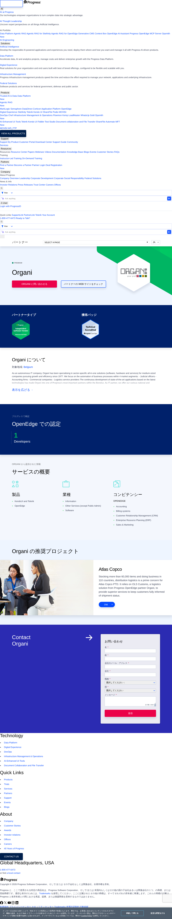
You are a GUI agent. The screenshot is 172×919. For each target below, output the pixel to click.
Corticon (37, 109)
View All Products (13, 133)
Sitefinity (22, 112)
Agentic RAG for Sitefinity (38, 34)
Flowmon (57, 115)
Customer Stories (105, 152)
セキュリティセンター (43, 907)
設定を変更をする (158, 913)
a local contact (13, 873)
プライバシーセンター (20, 907)
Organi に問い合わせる (34, 284)
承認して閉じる (132, 913)
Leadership (24, 178)
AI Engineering (7, 40)
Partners (5, 162)
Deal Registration (31, 167)
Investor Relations (8, 185)
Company (5, 172)
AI (2, 9)
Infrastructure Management (13, 74)
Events (93, 152)
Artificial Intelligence (9, 47)
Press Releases (25, 185)
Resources (6, 149)
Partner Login (38, 165)
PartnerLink (29, 215)
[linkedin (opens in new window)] (17, 904)
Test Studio (50, 122)
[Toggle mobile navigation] (2, 236)
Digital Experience (8, 65)
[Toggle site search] (1, 222)
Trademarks (45, 893)
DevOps (4, 115)
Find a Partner (7, 165)
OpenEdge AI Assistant (118, 34)
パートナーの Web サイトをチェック (83, 284)
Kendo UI (37, 112)
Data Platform (6, 34)
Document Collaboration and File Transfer (24, 765)
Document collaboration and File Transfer (75, 122)
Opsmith (85, 35)
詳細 (106, 605)
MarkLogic (5, 109)
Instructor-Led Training (11, 158)
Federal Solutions (8, 83)
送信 (130, 713)
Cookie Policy (86, 915)
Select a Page (52, 242)
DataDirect (27, 109)
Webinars (39, 152)
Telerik (30, 112)
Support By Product (9, 142)
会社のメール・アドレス (116, 663)
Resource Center (19, 152)
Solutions (5, 43)
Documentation (59, 152)
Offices (57, 185)
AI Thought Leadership (11, 21)
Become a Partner (23, 165)
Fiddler (41, 122)
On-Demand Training (32, 158)
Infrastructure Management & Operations (33, 115)
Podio (55, 112)
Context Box (100, 34)
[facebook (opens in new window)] (2, 904)
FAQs (116, 152)
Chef (10, 115)
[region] (86, 913)
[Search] (1, 188)
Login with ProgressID (10, 206)
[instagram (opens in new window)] (13, 904)
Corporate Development (42, 178)
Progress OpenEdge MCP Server (145, 34)
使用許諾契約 (72, 907)
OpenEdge (66, 109)
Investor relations (12, 835)
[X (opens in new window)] (6, 904)
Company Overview (9, 178)
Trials (6, 784)
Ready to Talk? (23, 218)
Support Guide (59, 142)
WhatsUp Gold (87, 115)
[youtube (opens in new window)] (9, 904)
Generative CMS (86, 34)
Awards (7, 830)
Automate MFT (60, 123)
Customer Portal (27, 142)
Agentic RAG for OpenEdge (64, 34)
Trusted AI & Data (8, 96)
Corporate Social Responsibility (69, 178)
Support (4, 139)
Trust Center (39, 185)
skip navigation (11, 3)
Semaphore (16, 109)
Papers (31, 152)
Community (72, 142)
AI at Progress (7, 12)
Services (4, 145)
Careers (50, 185)
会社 (107, 671)
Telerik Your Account (45, 215)
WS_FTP (12, 128)
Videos (48, 152)
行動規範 (84, 907)
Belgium (28, 367)
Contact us (11, 856)
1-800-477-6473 (7, 218)
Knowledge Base (75, 152)
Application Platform (51, 109)
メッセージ (110, 695)
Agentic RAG (20, 34)
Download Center (43, 142)
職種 (107, 679)
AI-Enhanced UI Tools (10, 122)
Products (5, 93)
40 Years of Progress (14, 849)
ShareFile (47, 112)
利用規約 (4, 907)
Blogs (86, 152)
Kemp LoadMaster (71, 115)
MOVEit (62, 112)
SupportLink (17, 215)
